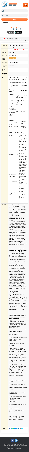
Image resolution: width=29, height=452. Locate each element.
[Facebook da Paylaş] (9, 428)
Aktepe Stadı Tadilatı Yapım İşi (19, 40)
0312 (16, 28)
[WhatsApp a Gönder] (13, 428)
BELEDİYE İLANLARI (7, 40)
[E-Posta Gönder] (20, 428)
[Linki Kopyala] (22, 428)
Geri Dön (3, 38)
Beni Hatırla (5, 22)
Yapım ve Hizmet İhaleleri (12, 38)
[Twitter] (16, 440)
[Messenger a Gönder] (15, 428)
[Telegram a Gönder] (16, 428)
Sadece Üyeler (12, 58)
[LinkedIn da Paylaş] (18, 428)
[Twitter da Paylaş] (11, 428)
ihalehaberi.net (14, 444)
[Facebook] (12, 440)
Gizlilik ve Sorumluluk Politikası (14, 448)
